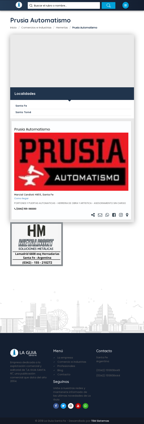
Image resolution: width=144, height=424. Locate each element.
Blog (60, 370)
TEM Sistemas (100, 421)
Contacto (63, 374)
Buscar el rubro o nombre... (50, 5)
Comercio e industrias (71, 362)
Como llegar (21, 198)
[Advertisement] (72, 61)
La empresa (65, 357)
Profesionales (66, 366)
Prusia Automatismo (32, 129)
